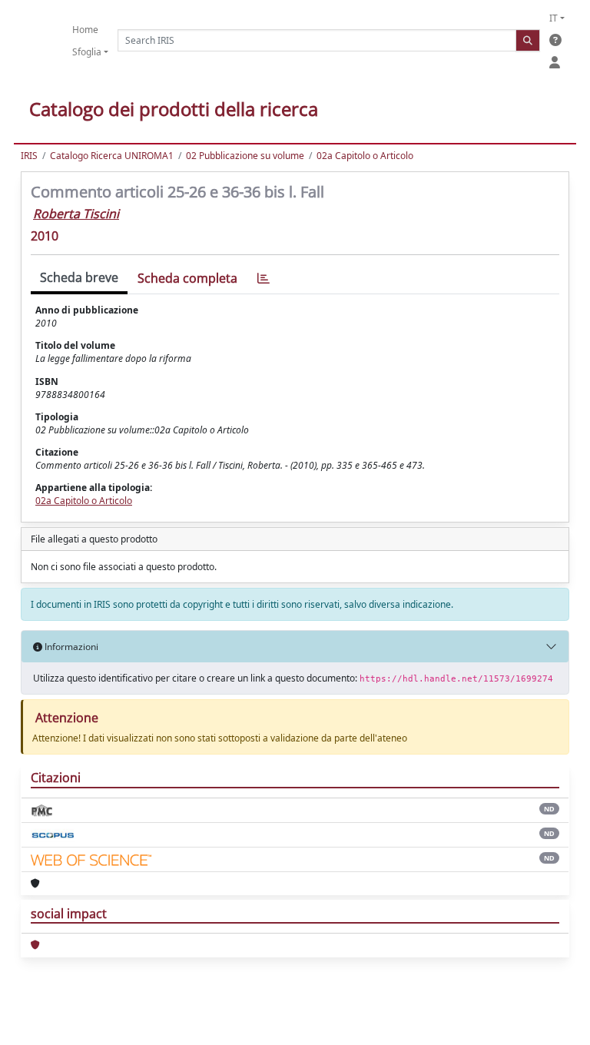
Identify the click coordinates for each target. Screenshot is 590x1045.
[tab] (263, 278)
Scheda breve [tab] (79, 277)
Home (85, 29)
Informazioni (70, 646)
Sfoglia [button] (86, 51)
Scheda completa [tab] (187, 278)
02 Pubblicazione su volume (245, 155)
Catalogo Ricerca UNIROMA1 (112, 155)
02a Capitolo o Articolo (365, 155)
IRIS (29, 155)
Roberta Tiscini (76, 213)
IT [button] (553, 18)
